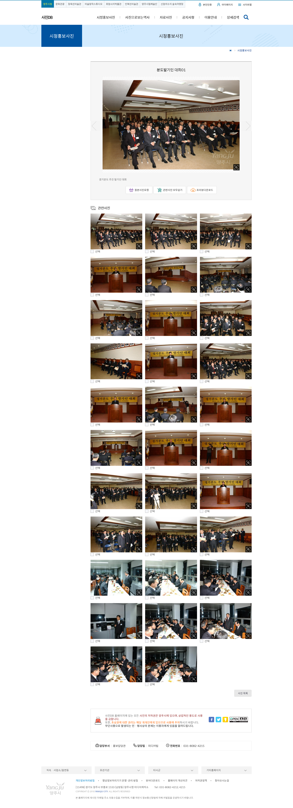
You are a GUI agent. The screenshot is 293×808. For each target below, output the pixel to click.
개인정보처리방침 (85, 780)
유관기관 (104, 770)
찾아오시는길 (222, 780)
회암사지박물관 (113, 4)
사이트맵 (247, 4)
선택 (97, 251)
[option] (171, 125)
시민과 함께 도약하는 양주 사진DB (56, 17)
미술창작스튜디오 (93, 4)
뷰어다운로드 (153, 780)
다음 (246, 126)
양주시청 (47, 4)
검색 (246, 17)
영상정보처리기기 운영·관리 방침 (120, 780)
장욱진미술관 (74, 4)
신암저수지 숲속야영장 (172, 4)
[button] (116, 231)
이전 (96, 126)
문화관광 (60, 4)
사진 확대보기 (236, 167)
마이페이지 (227, 4)
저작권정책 (201, 780)
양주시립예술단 (149, 4)
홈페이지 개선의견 (177, 780)
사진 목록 (243, 693)
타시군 (156, 770)
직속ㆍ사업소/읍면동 (57, 770)
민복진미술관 (131, 4)
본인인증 (207, 4)
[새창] (211, 720)
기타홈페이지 (214, 770)
